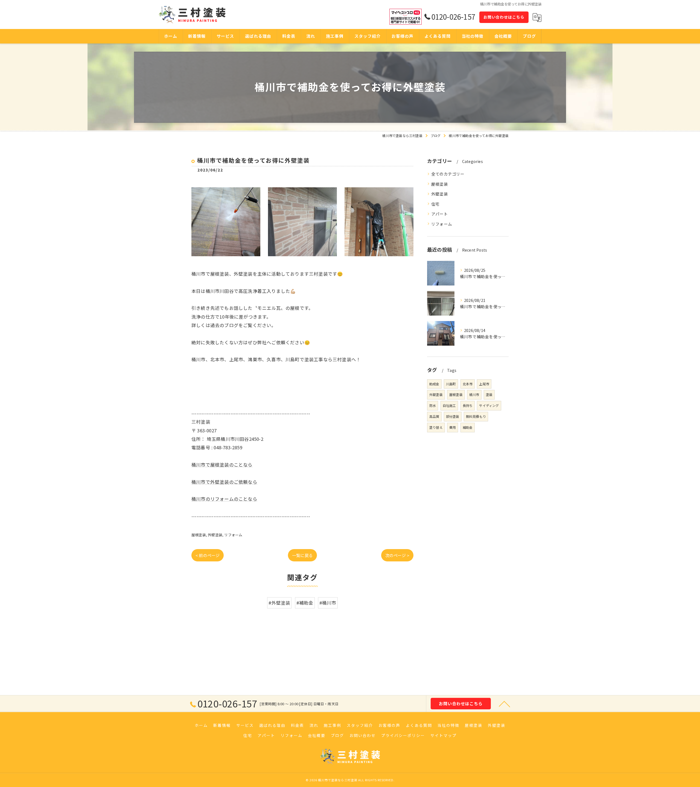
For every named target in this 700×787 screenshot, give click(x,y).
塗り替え (436, 427)
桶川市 (474, 394)
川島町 (451, 383)
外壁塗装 (215, 534)
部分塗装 (452, 416)
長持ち (468, 405)
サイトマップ (443, 735)
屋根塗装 (198, 534)
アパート (439, 214)
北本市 (468, 383)
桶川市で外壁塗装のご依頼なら (224, 482)
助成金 (434, 383)
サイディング (489, 405)
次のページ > (397, 555)
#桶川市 (327, 602)
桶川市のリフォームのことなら (224, 498)
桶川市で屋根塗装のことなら (222, 464)
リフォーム (233, 534)
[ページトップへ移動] (504, 703)
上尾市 (484, 383)
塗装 (489, 394)
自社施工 (449, 405)
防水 (432, 405)
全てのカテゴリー (448, 174)
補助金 (468, 427)
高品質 (434, 416)
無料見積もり (476, 416)
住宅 (435, 204)
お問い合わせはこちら (503, 17)
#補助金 (304, 602)
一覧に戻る (302, 555)
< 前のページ (208, 555)
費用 (452, 427)
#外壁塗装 (279, 602)
